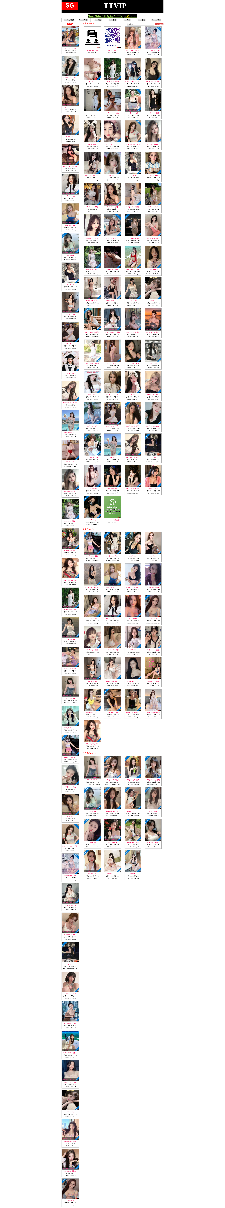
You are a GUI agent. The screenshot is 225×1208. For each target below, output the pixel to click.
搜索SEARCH (159, 24)
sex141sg (70, 5)
